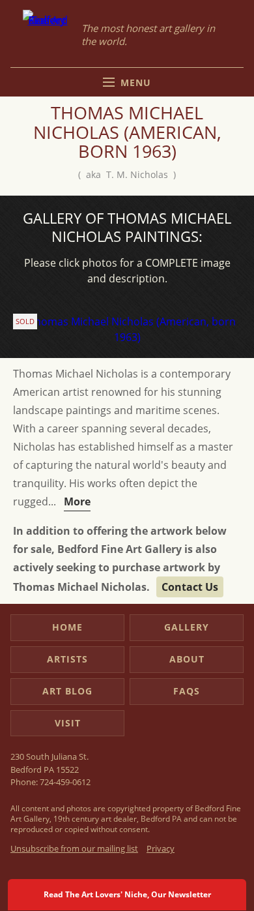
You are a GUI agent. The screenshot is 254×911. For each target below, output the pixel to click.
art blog (67, 691)
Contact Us (190, 587)
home (67, 627)
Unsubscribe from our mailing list (74, 848)
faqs (186, 691)
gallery (186, 627)
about (187, 659)
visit (68, 723)
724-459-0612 (65, 782)
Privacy (161, 848)
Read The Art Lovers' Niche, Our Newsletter (127, 894)
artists (67, 659)
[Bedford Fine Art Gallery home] (47, 35)
